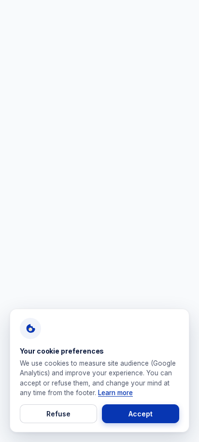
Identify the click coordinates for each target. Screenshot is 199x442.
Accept (140, 414)
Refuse (58, 414)
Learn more (115, 393)
